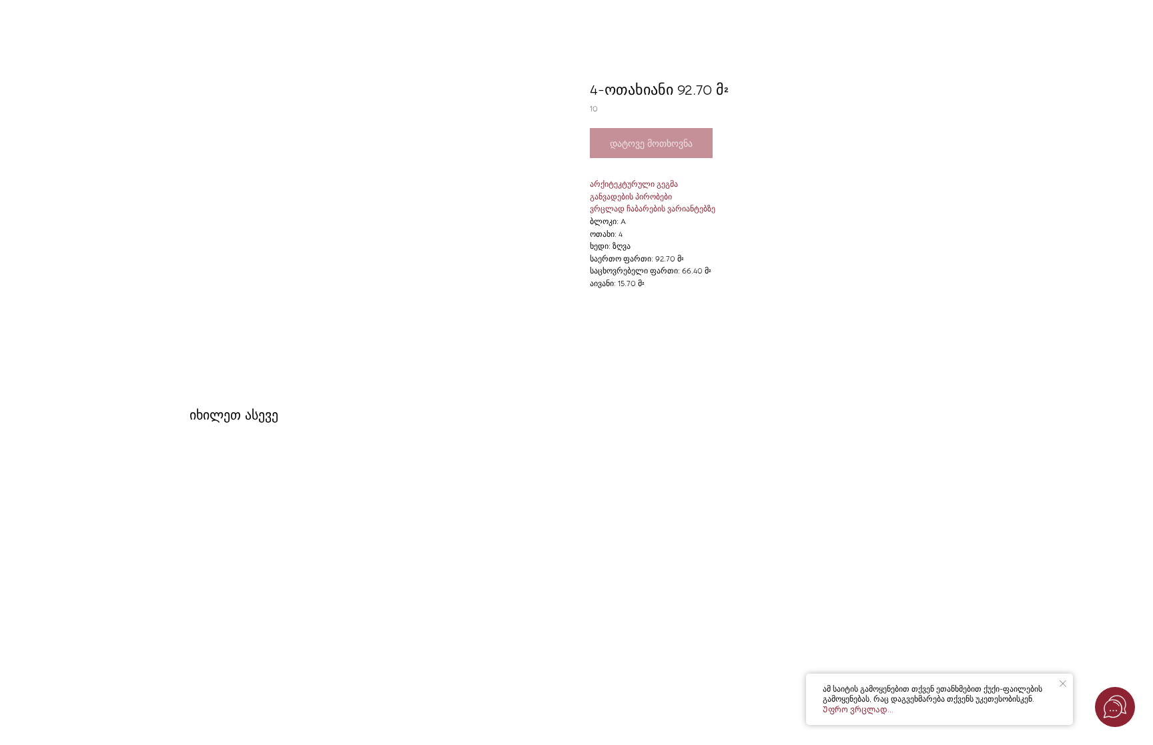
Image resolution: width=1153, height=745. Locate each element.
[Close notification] (1063, 683)
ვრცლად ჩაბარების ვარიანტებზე (652, 208)
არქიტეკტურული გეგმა (634, 184)
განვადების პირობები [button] (631, 196)
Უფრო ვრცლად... (858, 709)
